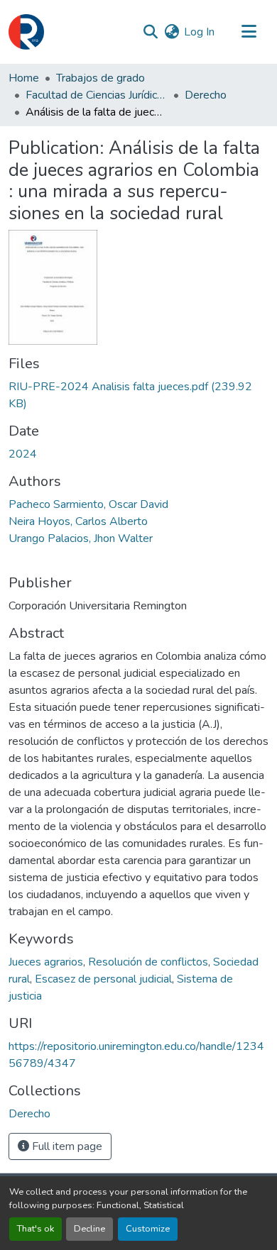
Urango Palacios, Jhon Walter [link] (81, 538)
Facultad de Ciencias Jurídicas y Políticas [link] (97, 95)
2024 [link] (23, 454)
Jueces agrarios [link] (46, 962)
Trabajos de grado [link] (100, 78)
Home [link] (24, 78)
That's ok (35, 1228)
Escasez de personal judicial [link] (103, 979)
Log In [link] (199, 32)
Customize (148, 1228)
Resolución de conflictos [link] (148, 962)
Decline (89, 1228)
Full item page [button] (65, 1146)
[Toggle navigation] (248, 31)
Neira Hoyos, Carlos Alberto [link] (78, 521)
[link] (138, 395)
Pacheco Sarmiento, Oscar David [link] (88, 504)
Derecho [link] (206, 95)
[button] (26, 32)
